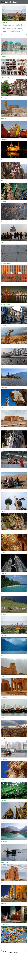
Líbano (3, 552)
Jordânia (3, 490)
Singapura (4, 759)
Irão (2, 408)
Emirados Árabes (6, 304)
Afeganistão (4, 56)
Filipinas (3, 325)
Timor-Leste (4, 862)
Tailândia (3, 821)
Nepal (3, 656)
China (2, 242)
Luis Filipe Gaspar (11, 2)
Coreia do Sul (5, 284)
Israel (2, 449)
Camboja (3, 201)
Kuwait (3, 511)
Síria (2, 780)
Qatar (2, 718)
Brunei (3, 160)
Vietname (3, 945)
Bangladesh (4, 139)
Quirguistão (4, 738)
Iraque (3, 428)
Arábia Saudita (5, 77)
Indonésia (4, 387)
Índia (2, 366)
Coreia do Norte (5, 263)
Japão (2, 470)
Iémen (3, 346)
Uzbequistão (4, 924)
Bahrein (3, 118)
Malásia (3, 573)
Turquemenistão (5, 883)
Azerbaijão (4, 98)
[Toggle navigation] (25, 2)
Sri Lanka (3, 800)
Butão (2, 180)
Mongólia (3, 614)
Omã (2, 676)
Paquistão (4, 697)
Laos (2, 532)
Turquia (3, 903)
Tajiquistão (4, 841)
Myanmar (3, 635)
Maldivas (3, 594)
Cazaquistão (4, 222)
